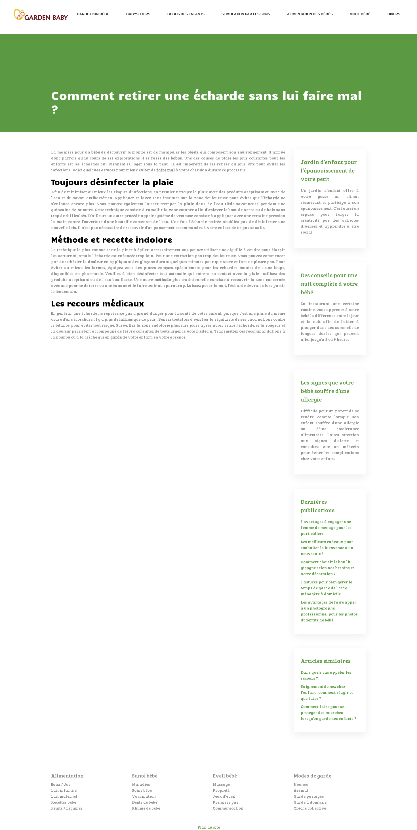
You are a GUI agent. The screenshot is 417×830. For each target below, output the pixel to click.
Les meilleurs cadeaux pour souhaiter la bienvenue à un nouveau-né (327, 547)
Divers (393, 14)
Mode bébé (360, 14)
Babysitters (138, 14)
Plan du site (208, 827)
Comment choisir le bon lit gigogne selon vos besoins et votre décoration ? (327, 567)
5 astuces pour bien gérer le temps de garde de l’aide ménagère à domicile (326, 587)
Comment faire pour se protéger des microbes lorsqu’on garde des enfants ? (328, 712)
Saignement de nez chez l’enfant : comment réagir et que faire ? (327, 692)
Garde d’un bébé (93, 14)
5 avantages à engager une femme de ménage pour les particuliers (326, 527)
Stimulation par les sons (246, 14)
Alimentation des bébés (310, 14)
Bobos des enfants (186, 14)
